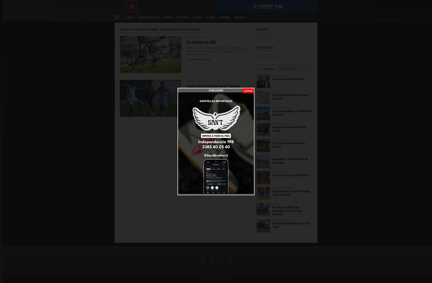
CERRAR (248, 91)
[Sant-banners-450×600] (216, 193)
